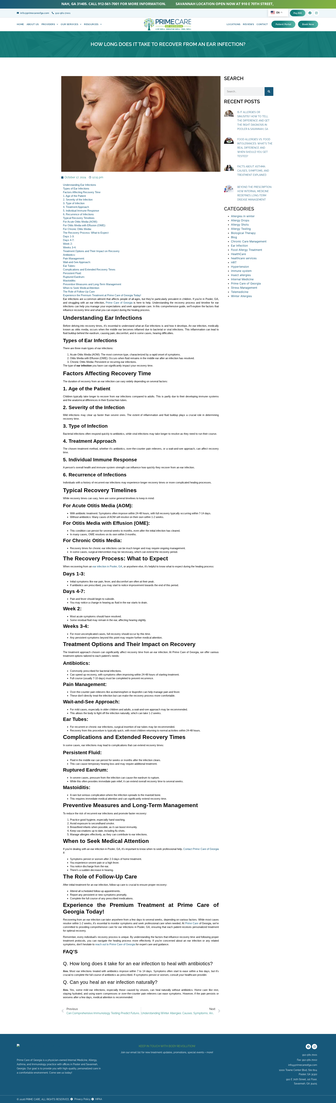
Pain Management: (74, 258)
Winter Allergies (241, 296)
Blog (234, 237)
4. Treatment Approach (76, 206)
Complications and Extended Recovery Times (89, 269)
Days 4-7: (68, 240)
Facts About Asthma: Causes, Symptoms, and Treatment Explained (253, 170)
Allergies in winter (243, 216)
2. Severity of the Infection (78, 199)
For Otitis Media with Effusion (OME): (84, 225)
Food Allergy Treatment (246, 250)
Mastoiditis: (69, 280)
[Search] (269, 91)
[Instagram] (316, 13)
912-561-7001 (79, 3)
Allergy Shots (240, 224)
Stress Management (244, 287)
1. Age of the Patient (74, 195)
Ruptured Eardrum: (74, 276)
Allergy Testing (241, 228)
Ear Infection (239, 245)
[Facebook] (310, 13)
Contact (262, 24)
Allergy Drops (240, 220)
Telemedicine (239, 292)
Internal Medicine (242, 279)
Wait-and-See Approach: (77, 262)
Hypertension (240, 266)
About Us (33, 24)
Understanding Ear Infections (79, 184)
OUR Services (69, 24)
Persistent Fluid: (72, 273)
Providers (48, 24)
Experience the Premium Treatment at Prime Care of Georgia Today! (102, 295)
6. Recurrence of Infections (78, 214)
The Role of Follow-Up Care (79, 291)
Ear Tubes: (69, 265)
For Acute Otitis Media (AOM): (80, 221)
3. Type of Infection (74, 203)
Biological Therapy (243, 233)
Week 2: (67, 243)
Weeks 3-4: (69, 247)
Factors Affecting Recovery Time (81, 192)
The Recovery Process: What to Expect (85, 232)
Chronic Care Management (249, 241)
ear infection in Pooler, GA (107, 566)
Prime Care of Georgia (119, 302)
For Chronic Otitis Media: (77, 229)
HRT (234, 262)
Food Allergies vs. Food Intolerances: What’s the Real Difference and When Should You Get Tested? (254, 148)
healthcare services (244, 258)
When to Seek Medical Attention (81, 287)
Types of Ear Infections (76, 188)
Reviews (248, 24)
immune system (241, 271)
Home (20, 24)
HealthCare (238, 254)
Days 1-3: (68, 236)
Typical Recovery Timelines (78, 217)
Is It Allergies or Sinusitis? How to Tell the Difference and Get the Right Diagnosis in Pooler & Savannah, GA (253, 120)
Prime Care (191, 923)
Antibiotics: (69, 254)
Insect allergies (241, 275)
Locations (233, 24)
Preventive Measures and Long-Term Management (92, 284)
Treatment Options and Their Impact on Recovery (91, 251)
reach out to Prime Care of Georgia (115, 944)
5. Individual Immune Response (81, 210)
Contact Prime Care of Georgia (201, 848)
